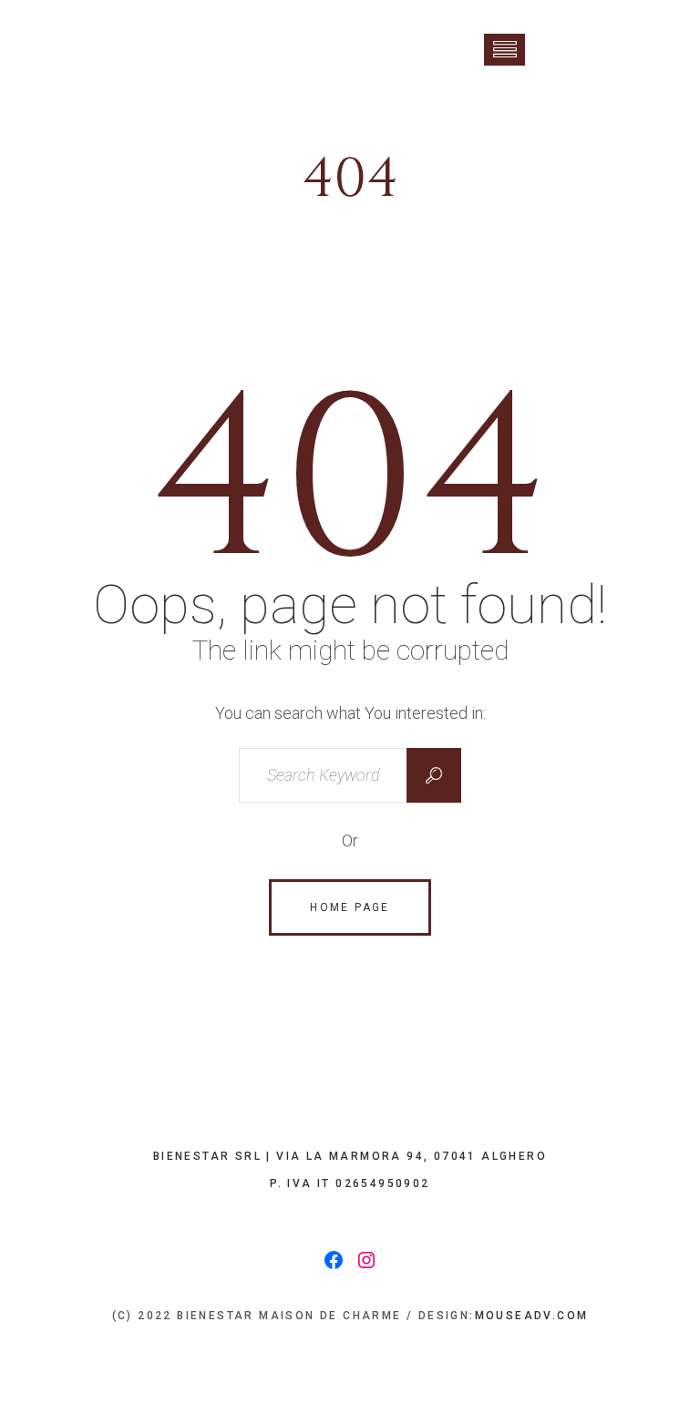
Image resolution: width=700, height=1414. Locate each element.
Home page (350, 907)
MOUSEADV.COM (532, 1315)
